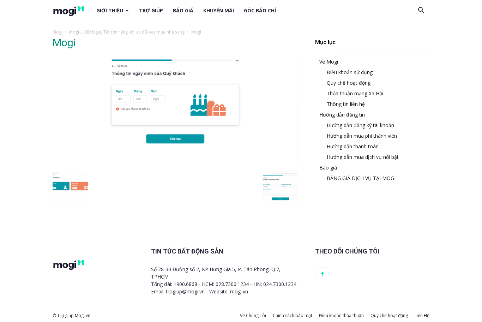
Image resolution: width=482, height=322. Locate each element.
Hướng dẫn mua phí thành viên (362, 135)
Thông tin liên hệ (346, 104)
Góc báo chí (260, 10)
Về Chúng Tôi (253, 315)
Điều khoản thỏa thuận (341, 315)
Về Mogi (328, 61)
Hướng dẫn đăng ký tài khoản (360, 125)
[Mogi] (175, 164)
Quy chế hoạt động (348, 82)
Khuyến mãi (218, 10)
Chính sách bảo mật (292, 315)
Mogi (57, 32)
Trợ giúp (151, 10)
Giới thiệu (109, 10)
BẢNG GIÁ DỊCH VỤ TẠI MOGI (361, 178)
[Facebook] (322, 274)
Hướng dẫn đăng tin (342, 114)
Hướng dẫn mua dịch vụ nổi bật (363, 157)
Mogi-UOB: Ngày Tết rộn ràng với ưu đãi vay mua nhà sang (127, 32)
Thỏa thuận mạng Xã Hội (355, 93)
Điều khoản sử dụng (350, 72)
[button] (420, 10)
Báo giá (183, 10)
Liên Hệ (422, 315)
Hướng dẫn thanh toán (353, 146)
